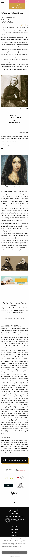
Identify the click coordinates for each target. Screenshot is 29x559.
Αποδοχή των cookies (14, 552)
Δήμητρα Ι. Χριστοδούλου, (14, 310)
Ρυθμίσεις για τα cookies (15, 556)
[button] (25, 537)
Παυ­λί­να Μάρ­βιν (14, 444)
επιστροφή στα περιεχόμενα (14, 318)
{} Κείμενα (6, 20)
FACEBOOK (14, 526)
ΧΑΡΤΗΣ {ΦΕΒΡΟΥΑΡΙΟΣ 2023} (9, 17)
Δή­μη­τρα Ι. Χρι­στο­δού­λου (14, 450)
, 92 (14, 510)
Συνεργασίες (14, 532)
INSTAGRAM (14, 529)
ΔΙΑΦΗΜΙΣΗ (14, 535)
